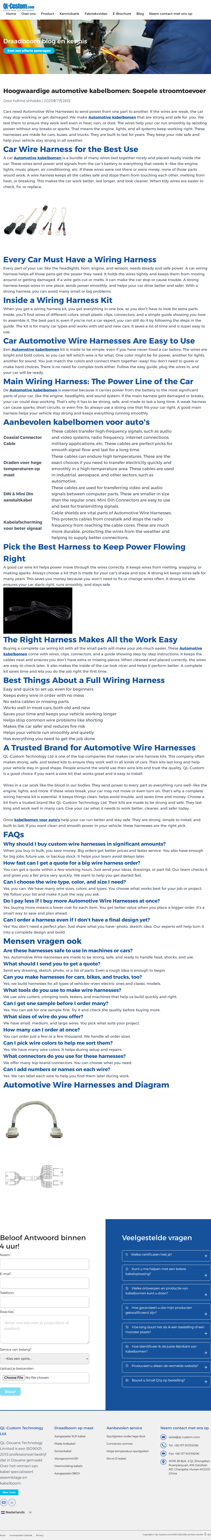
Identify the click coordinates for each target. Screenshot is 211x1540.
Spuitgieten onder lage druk (126, 1436)
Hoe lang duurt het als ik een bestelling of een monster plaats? (166, 1331)
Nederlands (15, 1512)
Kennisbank (69, 14)
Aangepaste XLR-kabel (70, 1436)
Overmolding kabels (68, 1466)
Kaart (3, 1535)
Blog (140, 14)
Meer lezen (9, 1492)
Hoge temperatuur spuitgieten (128, 1451)
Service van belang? (15, 1350)
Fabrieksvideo (96, 14)
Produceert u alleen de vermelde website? (166, 1367)
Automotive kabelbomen (37, 158)
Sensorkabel (63, 1451)
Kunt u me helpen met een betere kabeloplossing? (166, 1273)
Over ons (28, 14)
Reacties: (7, 1312)
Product (47, 14)
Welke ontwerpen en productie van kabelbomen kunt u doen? (166, 1292)
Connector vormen (120, 1444)
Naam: (5, 1255)
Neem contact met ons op (170, 14)
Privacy (39, 1535)
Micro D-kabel (116, 1458)
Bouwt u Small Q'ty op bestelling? (166, 1381)
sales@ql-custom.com (184, 1437)
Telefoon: (7, 1293)
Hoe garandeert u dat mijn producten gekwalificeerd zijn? (166, 1312)
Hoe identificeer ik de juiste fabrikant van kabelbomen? (166, 1350)
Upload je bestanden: (17, 1368)
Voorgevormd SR (66, 1458)
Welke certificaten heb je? (166, 1256)
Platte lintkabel (64, 1444)
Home (11, 14)
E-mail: (6, 1274)
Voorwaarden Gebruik (20, 1535)
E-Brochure (122, 14)
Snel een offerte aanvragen (29, 51)
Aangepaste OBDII (67, 1473)
